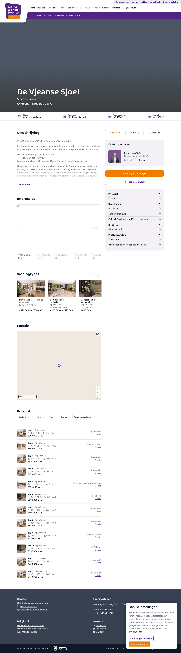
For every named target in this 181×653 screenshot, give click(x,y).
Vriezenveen (60, 15)
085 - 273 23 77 (28, 606)
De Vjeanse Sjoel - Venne (31, 300)
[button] (131, 8)
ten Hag (143, 2)
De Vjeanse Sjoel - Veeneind (89, 301)
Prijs (39, 417)
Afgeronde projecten (71, 8)
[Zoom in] (98, 389)
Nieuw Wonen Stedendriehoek (32, 628)
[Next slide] (94, 228)
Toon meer (24, 184)
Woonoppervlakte (82, 417)
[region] (59, 365)
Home (32, 8)
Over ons (52, 8)
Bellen (142, 160)
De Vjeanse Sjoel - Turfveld (58, 301)
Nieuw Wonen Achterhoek (30, 625)
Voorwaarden (111, 648)
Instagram (101, 625)
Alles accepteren (139, 644)
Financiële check (101, 8)
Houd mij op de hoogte (134, 173)
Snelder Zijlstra (170, 2)
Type (51, 417)
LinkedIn (100, 632)
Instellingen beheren (141, 638)
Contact (116, 8)
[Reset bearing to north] (98, 396)
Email (129, 160)
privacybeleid (135, 631)
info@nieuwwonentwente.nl (34, 603)
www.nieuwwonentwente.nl (34, 609)
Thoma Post (154, 2)
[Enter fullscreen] (98, 334)
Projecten (48, 15)
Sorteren (23, 417)
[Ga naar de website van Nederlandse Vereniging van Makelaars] (56, 648)
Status (64, 417)
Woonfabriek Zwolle (27, 632)
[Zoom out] (98, 393)
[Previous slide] (23, 228)
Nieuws (87, 8)
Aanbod (41, 8)
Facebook (101, 628)
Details (98, 434)
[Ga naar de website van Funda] (63, 648)
